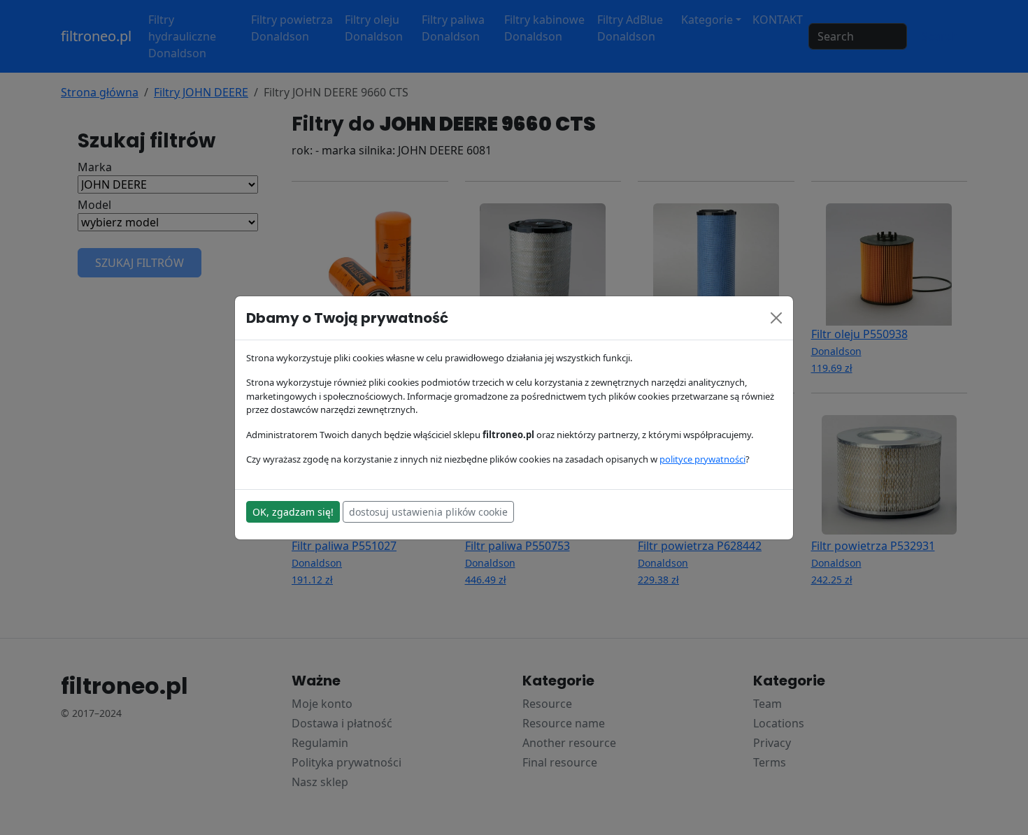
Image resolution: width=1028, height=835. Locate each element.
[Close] (776, 318)
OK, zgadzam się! (293, 511)
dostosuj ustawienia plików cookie (428, 511)
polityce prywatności (702, 459)
